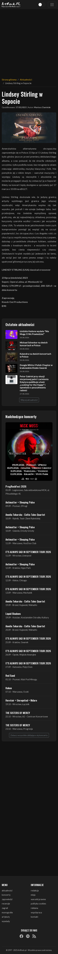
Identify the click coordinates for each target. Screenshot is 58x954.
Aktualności (26, 79)
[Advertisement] (29, 42)
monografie (7, 912)
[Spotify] (28, 936)
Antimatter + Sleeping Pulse (20, 502)
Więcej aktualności (29, 400)
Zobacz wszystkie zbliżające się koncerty (29, 735)
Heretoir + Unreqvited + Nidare (21, 700)
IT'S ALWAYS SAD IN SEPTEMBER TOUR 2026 (28, 552)
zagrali (5, 908)
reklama (34, 908)
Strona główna (9, 79)
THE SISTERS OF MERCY (18, 713)
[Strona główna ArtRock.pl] (11, 4)
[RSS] (34, 936)
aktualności (7, 890)
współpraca (36, 912)
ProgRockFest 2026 (16, 486)
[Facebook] (21, 936)
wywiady (6, 921)
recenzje (6, 903)
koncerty (6, 895)
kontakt (34, 917)
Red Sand (10, 675)
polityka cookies (38, 903)
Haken (9, 688)
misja (33, 895)
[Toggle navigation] (52, 5)
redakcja (35, 890)
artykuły (6, 917)
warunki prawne (38, 899)
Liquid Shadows (13, 614)
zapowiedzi (7, 899)
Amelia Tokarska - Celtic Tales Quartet (25, 514)
